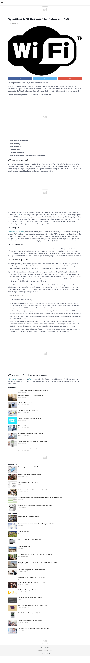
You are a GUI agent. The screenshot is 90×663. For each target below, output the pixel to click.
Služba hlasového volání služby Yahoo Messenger (33, 390)
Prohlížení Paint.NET (24, 547)
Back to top (45, 647)
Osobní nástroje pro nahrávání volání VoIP (31, 395)
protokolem (28, 249)
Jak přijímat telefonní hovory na (28, 410)
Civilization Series (23, 531)
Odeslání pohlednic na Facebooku (28, 516)
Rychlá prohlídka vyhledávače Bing (28, 590)
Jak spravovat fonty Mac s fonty (28, 482)
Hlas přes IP (12, 379)
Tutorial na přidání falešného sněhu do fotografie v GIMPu (36, 524)
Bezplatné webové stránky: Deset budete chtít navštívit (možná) (38, 562)
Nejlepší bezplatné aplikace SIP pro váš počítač (32, 441)
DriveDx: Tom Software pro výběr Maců (30, 613)
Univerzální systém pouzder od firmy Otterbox (32, 582)
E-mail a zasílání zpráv (14, 16)
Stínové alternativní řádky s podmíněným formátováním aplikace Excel (40, 498)
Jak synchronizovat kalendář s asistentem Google (33, 628)
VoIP (22, 16)
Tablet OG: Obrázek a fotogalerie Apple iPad (31, 539)
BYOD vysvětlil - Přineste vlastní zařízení (30, 433)
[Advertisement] (45, 178)
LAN (18, 215)
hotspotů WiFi (71, 241)
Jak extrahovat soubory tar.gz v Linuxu (30, 598)
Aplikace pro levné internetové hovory (29, 418)
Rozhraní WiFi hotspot (16, 232)
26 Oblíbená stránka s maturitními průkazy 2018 (32, 605)
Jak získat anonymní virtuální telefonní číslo (31, 449)
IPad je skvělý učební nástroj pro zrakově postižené (33, 490)
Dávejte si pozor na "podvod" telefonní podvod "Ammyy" (35, 554)
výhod (30, 379)
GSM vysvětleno (23, 426)
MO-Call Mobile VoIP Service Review (29, 403)
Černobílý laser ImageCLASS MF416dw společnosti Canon (35, 505)
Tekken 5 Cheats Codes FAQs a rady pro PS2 (31, 577)
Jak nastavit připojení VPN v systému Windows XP (33, 570)
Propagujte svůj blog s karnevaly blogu (30, 621)
